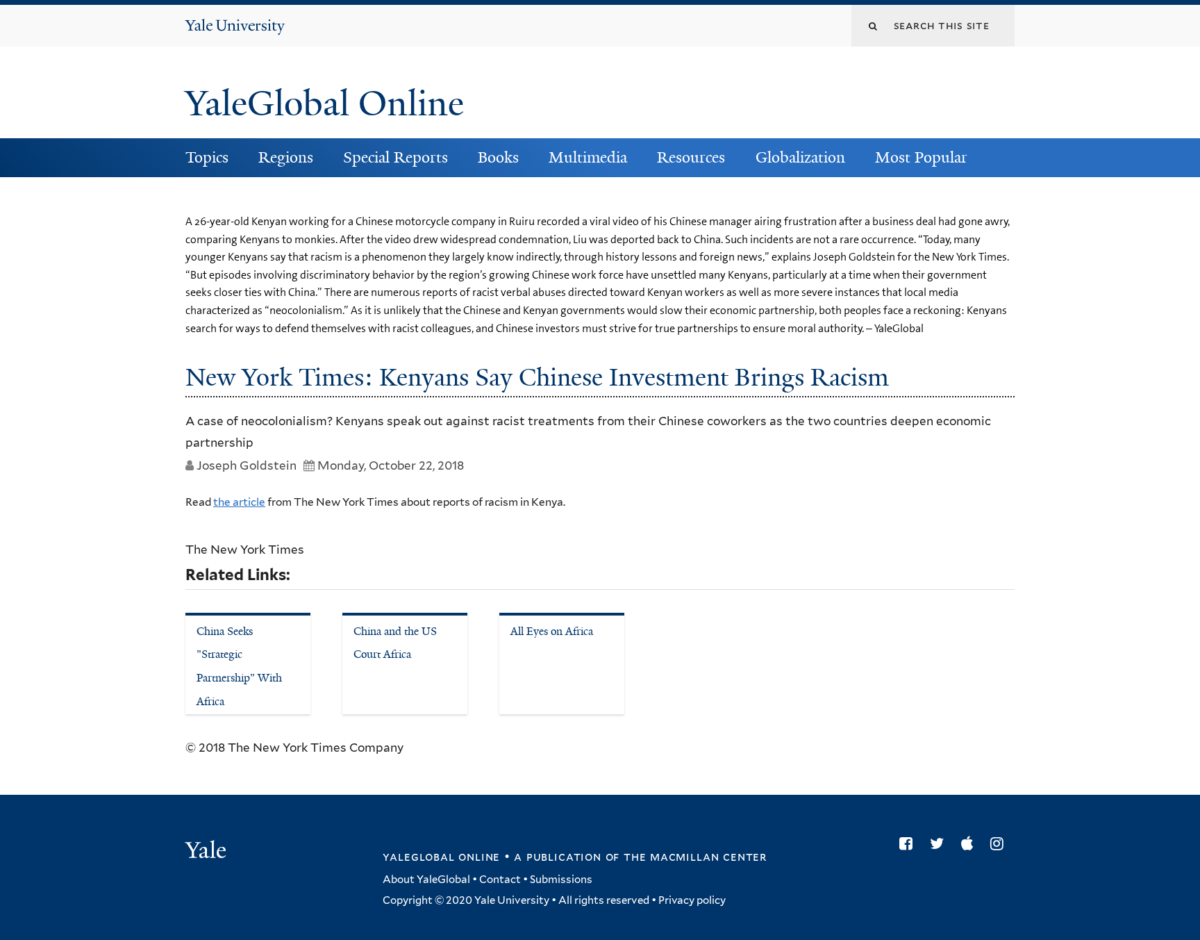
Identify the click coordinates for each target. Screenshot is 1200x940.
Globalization (800, 157)
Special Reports (395, 157)
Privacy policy (692, 900)
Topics (206, 157)
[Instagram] (1000, 843)
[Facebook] (909, 843)
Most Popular (921, 157)
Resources (691, 157)
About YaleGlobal (426, 879)
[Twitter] (940, 843)
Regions (285, 157)
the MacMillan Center (695, 857)
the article (239, 502)
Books (498, 157)
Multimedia (588, 157)
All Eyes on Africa (551, 631)
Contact (500, 879)
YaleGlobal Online (324, 103)
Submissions (561, 879)
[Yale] (207, 851)
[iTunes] (970, 843)
